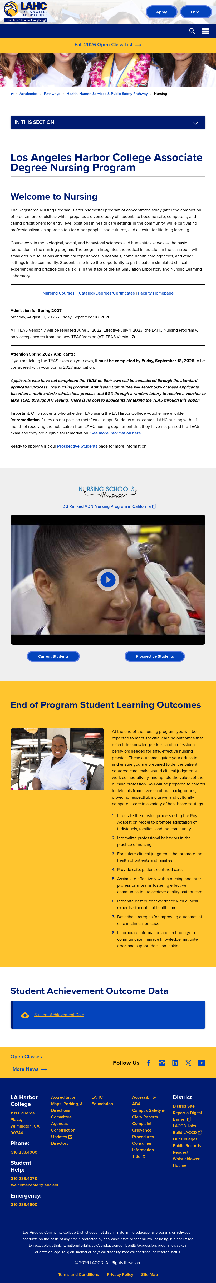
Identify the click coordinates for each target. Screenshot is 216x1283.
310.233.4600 (24, 1204)
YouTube (201, 1063)
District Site (184, 1106)
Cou (62, 293)
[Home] (61, 11)
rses (70, 293)
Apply (161, 12)
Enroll (196, 12)
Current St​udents (53, 656)
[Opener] (210, 1073)
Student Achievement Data (59, 1015)
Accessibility (144, 1097)
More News (25, 1069)
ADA (136, 1104)
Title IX (138, 1156)
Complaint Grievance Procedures (143, 1130)
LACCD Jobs (184, 1126)
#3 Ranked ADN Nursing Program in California (107, 506)
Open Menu (205, 31)
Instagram (162, 1063)
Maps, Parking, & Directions (67, 1107)
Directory (59, 1143)
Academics (28, 94)
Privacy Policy (120, 1274)
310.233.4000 (24, 1152)
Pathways (52, 94)
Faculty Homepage (156, 293)
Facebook (149, 1063)
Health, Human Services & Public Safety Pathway (107, 94)
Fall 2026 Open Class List (103, 44)
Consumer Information (143, 1146)
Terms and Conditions (78, 1274)
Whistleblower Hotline (186, 1162)
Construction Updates (63, 1133)
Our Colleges (185, 1139)
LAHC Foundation (102, 1100)
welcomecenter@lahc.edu (35, 1185)
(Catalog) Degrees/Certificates (106, 293)
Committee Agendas (61, 1120)
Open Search (192, 31)
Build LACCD (185, 1132)
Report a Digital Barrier (187, 1116)
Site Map (149, 1274)
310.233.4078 (24, 1178)
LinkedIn (175, 1063)
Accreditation (63, 1097)
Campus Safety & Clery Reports (148, 1113)
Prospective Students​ (155, 656)
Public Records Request (187, 1149)
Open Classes (26, 1056)
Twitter (188, 1063)
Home (12, 94)
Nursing (51, 293)
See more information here (115, 433)
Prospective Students (77, 446)
